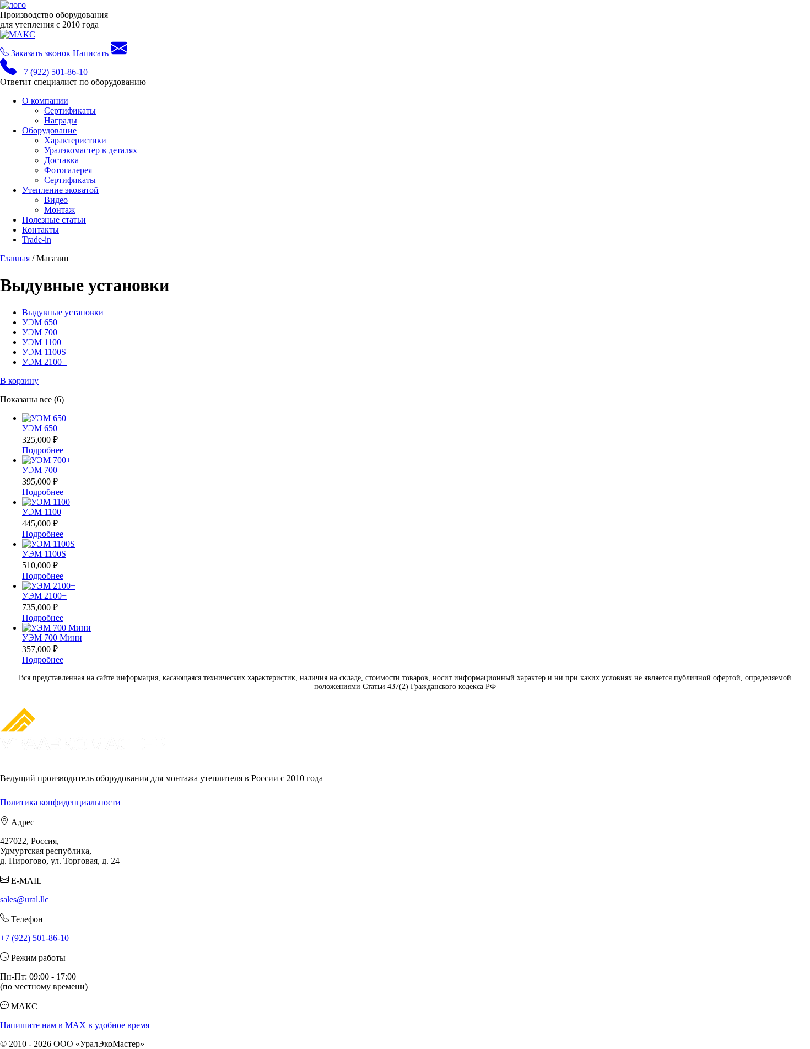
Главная (15, 258)
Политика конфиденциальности (60, 802)
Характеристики (75, 140)
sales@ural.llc (24, 899)
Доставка (61, 160)
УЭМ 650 (39, 322)
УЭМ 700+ (42, 332)
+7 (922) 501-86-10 (34, 938)
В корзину (19, 380)
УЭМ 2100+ (44, 362)
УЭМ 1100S (44, 352)
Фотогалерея (68, 170)
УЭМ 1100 (41, 342)
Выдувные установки (63, 312)
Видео (56, 200)
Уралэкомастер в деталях (90, 150)
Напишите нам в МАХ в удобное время (74, 1025)
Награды (60, 120)
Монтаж (59, 209)
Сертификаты (70, 110)
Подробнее (42, 450)
